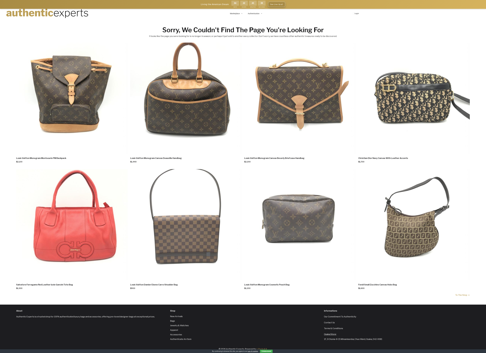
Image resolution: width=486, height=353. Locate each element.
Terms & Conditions (333, 328)
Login (357, 13)
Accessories (176, 334)
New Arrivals (176, 316)
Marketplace (235, 14)
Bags (172, 321)
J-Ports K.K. (262, 349)
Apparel (174, 330)
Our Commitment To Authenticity (340, 316)
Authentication (253, 14)
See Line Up (275, 4)
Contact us (329, 322)
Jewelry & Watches (179, 325)
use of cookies (253, 351)
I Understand (266, 351)
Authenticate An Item (180, 339)
